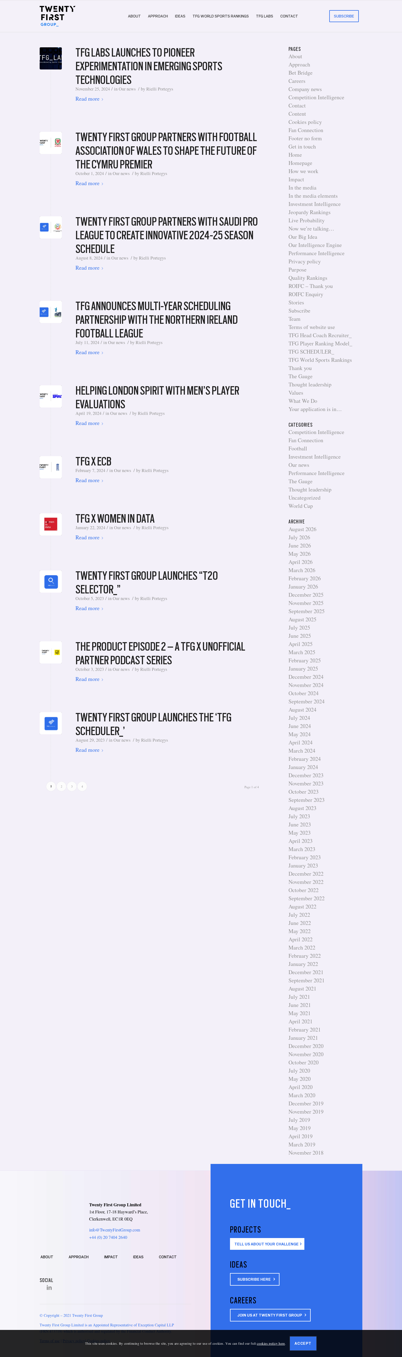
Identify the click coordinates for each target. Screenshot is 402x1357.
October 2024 (304, 693)
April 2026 (301, 562)
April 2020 (301, 1087)
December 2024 (306, 676)
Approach (299, 64)
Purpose (298, 269)
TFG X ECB (93, 461)
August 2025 (302, 619)
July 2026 (299, 537)
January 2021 (303, 1037)
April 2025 (301, 644)
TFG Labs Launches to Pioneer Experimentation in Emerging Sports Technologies (148, 66)
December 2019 (306, 1103)
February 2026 (305, 578)
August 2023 (302, 808)
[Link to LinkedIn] (49, 1287)
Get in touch (302, 146)
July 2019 (299, 1119)
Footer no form (305, 138)
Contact (297, 105)
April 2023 (301, 841)
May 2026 (300, 553)
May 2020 (300, 1078)
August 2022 (302, 906)
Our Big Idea (303, 236)
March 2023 (302, 849)
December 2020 (306, 1046)
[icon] (51, 581)
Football (298, 448)
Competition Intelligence (316, 97)
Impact (296, 179)
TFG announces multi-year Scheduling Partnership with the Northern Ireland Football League (156, 319)
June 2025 (300, 635)
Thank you (300, 368)
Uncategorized (305, 497)
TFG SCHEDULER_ (311, 351)
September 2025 (307, 611)
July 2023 (299, 816)
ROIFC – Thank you (311, 286)
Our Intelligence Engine (315, 245)
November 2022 (306, 882)
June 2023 (300, 824)
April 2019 (301, 1136)
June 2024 (300, 726)
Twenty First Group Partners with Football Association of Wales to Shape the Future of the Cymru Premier (166, 150)
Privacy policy (305, 261)
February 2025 (305, 660)
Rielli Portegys (159, 89)
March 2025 (302, 652)
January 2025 (303, 668)
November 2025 (306, 603)
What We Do (303, 400)
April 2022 (301, 939)
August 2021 (302, 988)
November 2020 (306, 1054)
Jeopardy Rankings (310, 212)
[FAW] (51, 143)
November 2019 (306, 1111)
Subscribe (299, 310)
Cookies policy (305, 122)
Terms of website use (312, 327)
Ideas (138, 1257)
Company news (305, 89)
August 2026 (302, 529)
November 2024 (306, 685)
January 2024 (303, 767)
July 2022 (299, 914)
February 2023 (305, 857)
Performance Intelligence (317, 253)
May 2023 (300, 832)
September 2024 (307, 701)
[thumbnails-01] (51, 723)
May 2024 (300, 734)
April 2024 (301, 742)
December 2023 (306, 775)
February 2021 (305, 1029)
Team (295, 318)
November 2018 (306, 1152)
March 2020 (302, 1095)
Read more (87, 98)
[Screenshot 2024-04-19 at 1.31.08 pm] (51, 396)
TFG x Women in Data (115, 518)
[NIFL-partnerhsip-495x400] (51, 227)
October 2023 (304, 791)
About (295, 56)
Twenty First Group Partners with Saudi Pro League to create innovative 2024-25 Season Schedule (166, 235)
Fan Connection (306, 130)
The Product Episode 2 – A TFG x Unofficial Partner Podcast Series (160, 653)
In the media (302, 187)
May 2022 (300, 931)
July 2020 (299, 1070)
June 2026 (300, 545)
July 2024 (299, 717)
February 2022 (305, 955)
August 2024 (302, 709)
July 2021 (299, 996)
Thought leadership (310, 384)
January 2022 (303, 964)
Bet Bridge (301, 72)
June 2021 (300, 1005)
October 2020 (304, 1062)
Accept (303, 1343)
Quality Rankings (308, 277)
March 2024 (302, 750)
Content (297, 113)
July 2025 (299, 627)
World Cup (301, 505)
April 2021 (301, 1021)
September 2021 (307, 980)
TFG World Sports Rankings (320, 359)
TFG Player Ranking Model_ (320, 343)
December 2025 (306, 594)
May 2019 (300, 1128)
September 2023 (307, 799)
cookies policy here (271, 1343)
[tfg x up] (51, 652)
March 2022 (302, 947)
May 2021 (300, 1013)
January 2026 (303, 586)
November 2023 (306, 783)
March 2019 (302, 1144)
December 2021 (306, 972)
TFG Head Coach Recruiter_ (320, 335)
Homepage (300, 163)
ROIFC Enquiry (306, 294)
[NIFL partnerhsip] (51, 312)
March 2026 (302, 570)
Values (296, 392)
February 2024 (305, 758)
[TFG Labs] (51, 58)
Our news (127, 89)
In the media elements (313, 195)
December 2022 (306, 873)
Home (295, 154)
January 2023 (303, 865)
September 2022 (307, 898)
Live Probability (307, 220)
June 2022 (300, 923)
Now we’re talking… (311, 228)
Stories (296, 302)
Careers (297, 81)
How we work (303, 171)
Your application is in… (315, 409)
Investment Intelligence (315, 204)
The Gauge (301, 376)
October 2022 (304, 890)
